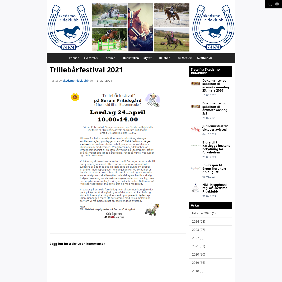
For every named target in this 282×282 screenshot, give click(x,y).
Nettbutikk (204, 58)
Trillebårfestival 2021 (86, 70)
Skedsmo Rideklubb (76, 80)
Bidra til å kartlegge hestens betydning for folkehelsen (216, 147)
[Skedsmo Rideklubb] (141, 26)
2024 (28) (198, 221)
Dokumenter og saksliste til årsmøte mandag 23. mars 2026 (215, 85)
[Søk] (270, 4)
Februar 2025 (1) (204, 213)
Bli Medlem (185, 58)
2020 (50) (198, 254)
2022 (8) (197, 238)
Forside (74, 58)
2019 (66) (198, 263)
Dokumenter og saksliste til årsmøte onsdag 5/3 (214, 108)
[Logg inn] (277, 4)
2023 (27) (198, 230)
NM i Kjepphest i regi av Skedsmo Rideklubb (214, 188)
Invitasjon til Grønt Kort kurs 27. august (214, 168)
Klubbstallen (130, 58)
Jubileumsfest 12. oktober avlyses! (215, 128)
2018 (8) (197, 271)
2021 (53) (198, 246)
